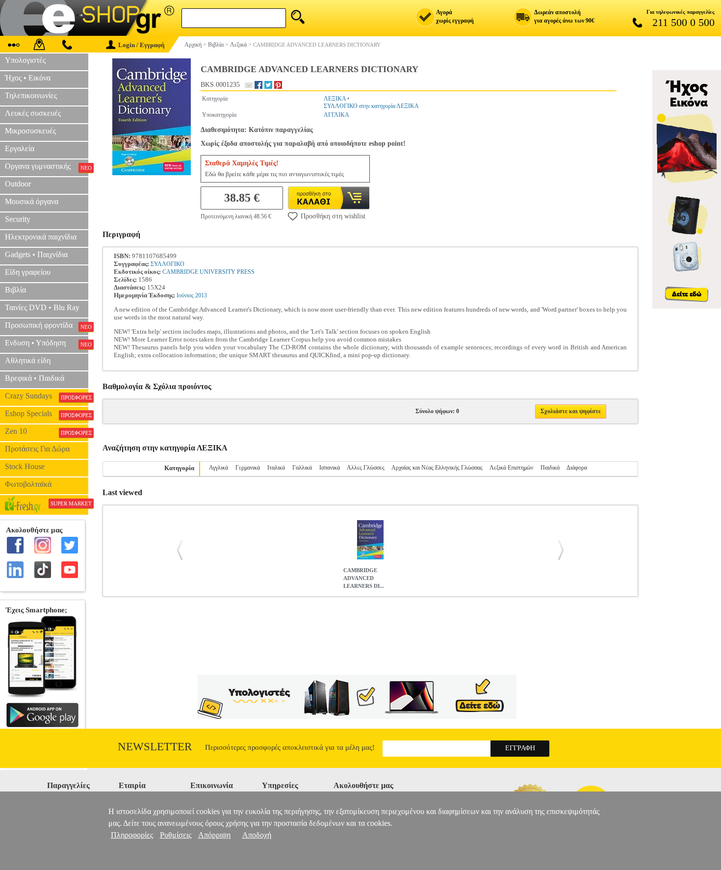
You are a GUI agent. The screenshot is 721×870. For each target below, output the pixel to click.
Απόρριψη (214, 835)
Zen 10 (46, 431)
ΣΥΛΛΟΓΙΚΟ (167, 264)
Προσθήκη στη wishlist (333, 216)
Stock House (25, 466)
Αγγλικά (218, 467)
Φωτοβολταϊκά (28, 484)
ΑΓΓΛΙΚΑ (336, 114)
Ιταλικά (276, 467)
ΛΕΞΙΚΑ (335, 98)
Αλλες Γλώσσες (366, 467)
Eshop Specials (46, 413)
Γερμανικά (247, 467)
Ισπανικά (329, 467)
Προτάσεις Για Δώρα (37, 449)
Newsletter (155, 746)
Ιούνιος (185, 295)
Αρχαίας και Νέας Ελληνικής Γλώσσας (437, 467)
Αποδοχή (256, 835)
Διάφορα (576, 467)
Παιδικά (550, 467)
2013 (201, 295)
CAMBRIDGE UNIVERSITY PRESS (208, 271)
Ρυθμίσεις (175, 835)
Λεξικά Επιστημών (511, 467)
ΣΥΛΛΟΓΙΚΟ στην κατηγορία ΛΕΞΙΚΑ (371, 106)
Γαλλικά (302, 467)
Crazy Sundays (46, 396)
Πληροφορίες (132, 835)
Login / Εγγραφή (141, 45)
